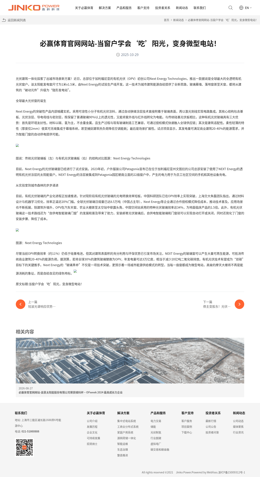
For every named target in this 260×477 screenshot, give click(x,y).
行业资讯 (238, 432)
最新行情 (211, 421)
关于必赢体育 (84, 7)
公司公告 (211, 426)
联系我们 (200, 7)
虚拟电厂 (156, 444)
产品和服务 (124, 7)
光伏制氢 (156, 432)
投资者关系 (162, 7)
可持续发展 (93, 438)
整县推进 (122, 455)
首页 (166, 20)
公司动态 (238, 421)
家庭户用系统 (125, 432)
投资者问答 (212, 432)
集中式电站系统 (126, 421)
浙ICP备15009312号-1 (231, 472)
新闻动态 (182, 7)
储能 (153, 426)
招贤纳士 (92, 444)
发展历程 (92, 426)
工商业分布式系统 (128, 426)
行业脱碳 (156, 438)
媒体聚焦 (238, 426)
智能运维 (122, 444)
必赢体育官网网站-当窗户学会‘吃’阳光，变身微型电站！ (223, 20)
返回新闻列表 (17, 20)
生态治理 (122, 449)
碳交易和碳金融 (160, 449)
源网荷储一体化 (126, 438)
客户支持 (143, 7)
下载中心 (186, 432)
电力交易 (156, 421)
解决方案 (105, 7)
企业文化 (92, 432)
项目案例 (186, 426)
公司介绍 (92, 421)
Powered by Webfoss (205, 472)
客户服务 (186, 421)
